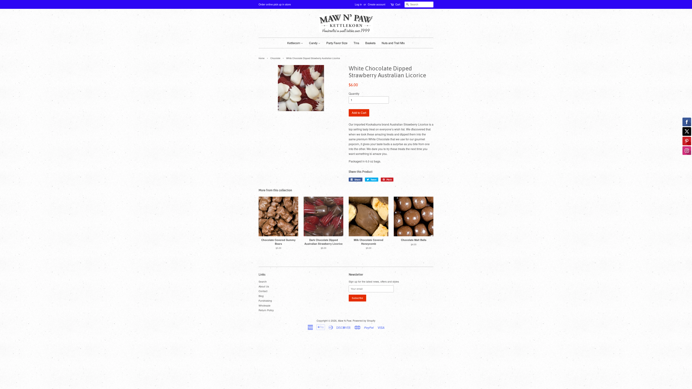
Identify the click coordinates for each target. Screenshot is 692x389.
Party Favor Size (336, 43)
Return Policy (266, 310)
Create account (376, 4)
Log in (358, 4)
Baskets (370, 43)
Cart (397, 4)
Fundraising (265, 300)
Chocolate (275, 58)
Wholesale (264, 305)
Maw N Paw (344, 320)
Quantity (354, 93)
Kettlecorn (294, 43)
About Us (264, 286)
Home (262, 58)
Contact (263, 291)
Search (263, 281)
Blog (261, 296)
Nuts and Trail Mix (393, 43)
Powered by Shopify (364, 320)
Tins (356, 43)
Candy (313, 43)
